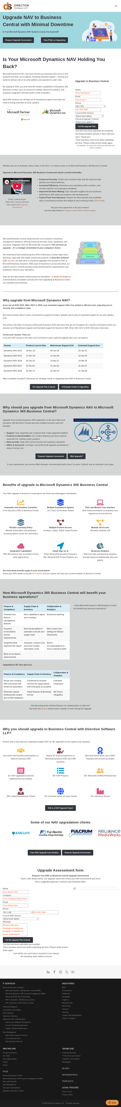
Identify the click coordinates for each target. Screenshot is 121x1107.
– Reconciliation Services (13, 1041)
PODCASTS (67, 1081)
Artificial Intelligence (10, 1007)
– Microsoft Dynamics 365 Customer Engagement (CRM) (24, 994)
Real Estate (66, 1006)
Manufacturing (67, 1003)
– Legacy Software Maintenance (15, 1028)
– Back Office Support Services (15, 1035)
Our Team (6, 1056)
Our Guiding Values (10, 1059)
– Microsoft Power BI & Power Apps (17, 997)
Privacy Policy (67, 1095)
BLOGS (65, 1068)
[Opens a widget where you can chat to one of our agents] (112, 1103)
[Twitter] (67, 972)
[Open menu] (116, 6)
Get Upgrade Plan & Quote (43, 387)
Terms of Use (67, 1092)
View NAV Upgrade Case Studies (44, 853)
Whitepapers (66, 1062)
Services (65, 1009)
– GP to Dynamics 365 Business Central (19, 1003)
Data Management (9, 1032)
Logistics (65, 1000)
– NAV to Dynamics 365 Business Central (19, 1000)
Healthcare (66, 994)
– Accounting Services (12, 1038)
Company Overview (10, 1053)
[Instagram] (60, 972)
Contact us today (60, 277)
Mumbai (11, 261)
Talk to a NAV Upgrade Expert (60, 808)
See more (99, 201)
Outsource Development (11, 1088)
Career (5, 1065)
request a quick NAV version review (79, 211)
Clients (5, 1062)
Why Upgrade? (76, 456)
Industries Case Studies (71, 1059)
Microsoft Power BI (10, 1081)
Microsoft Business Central (12, 1075)
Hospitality (66, 997)
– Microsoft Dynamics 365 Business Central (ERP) (22, 990)
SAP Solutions (8, 1013)
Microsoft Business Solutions (13, 987)
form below (37, 574)
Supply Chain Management (72, 1015)
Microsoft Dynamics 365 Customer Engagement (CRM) (22, 1078)
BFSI (64, 987)
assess (44, 709)
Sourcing (65, 1012)
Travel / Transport (68, 1018)
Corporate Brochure (69, 1053)
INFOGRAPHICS (69, 1075)
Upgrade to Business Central (13, 1091)
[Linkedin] (48, 972)
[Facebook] (54, 972)
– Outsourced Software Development (17, 1022)
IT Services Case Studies (71, 1056)
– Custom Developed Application (16, 1025)
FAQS (5, 1071)
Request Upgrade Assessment (51, 456)
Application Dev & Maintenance (14, 1019)
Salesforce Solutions (10, 1016)
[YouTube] (73, 972)
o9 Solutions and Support (12, 1010)
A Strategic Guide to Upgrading (75, 387)
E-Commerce (67, 990)
